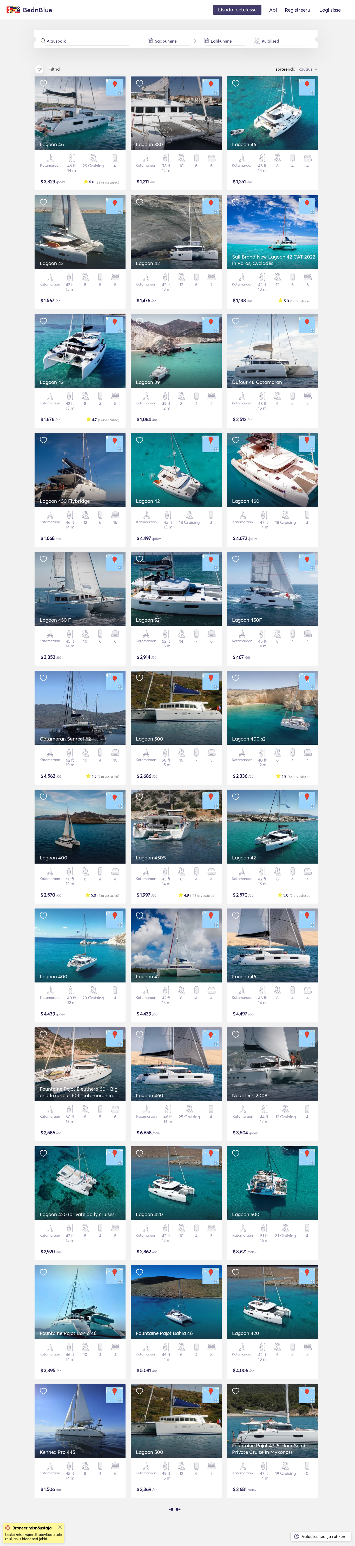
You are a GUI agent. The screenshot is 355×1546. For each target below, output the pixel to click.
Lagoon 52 (148, 620)
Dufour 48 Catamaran (257, 382)
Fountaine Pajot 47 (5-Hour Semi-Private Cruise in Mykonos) (269, 1448)
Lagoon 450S (151, 858)
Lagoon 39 (148, 382)
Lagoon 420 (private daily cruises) (78, 1214)
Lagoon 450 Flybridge (65, 501)
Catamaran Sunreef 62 (65, 739)
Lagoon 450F (247, 620)
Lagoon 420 (149, 1214)
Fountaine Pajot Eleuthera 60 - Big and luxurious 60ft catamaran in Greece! (78, 1095)
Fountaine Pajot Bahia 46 (68, 1333)
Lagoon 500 (149, 739)
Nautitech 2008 (249, 1095)
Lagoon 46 (52, 144)
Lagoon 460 (245, 501)
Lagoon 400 (53, 858)
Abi (273, 10)
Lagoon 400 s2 (249, 739)
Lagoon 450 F (55, 620)
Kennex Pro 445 (57, 1452)
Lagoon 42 (52, 263)
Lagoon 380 (149, 144)
